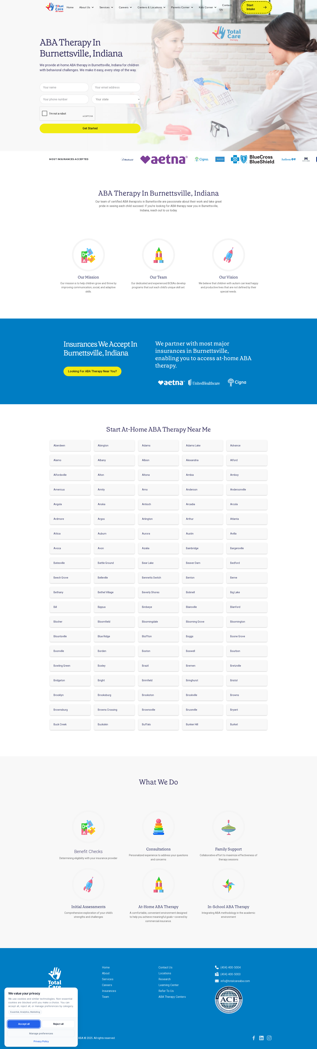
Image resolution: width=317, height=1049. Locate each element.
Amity (101, 489)
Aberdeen (59, 445)
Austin (190, 533)
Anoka (101, 504)
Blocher (58, 621)
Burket (234, 724)
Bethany (58, 592)
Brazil (145, 665)
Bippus (102, 607)
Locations (164, 973)
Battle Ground (106, 562)
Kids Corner (206, 7)
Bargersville (237, 548)
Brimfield (147, 680)
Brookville (191, 695)
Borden (102, 651)
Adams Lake (193, 445)
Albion (145, 460)
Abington (103, 445)
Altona (146, 474)
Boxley (101, 665)
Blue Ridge (104, 636)
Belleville (103, 577)
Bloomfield (104, 621)
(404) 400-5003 (231, 974)
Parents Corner (180, 7)
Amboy (234, 474)
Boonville (59, 651)
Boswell (190, 651)
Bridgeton (59, 680)
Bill (55, 607)
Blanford (235, 607)
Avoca (57, 548)
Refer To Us (166, 991)
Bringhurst (192, 680)
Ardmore (59, 518)
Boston (146, 651)
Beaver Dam (193, 562)
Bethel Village (106, 592)
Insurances (109, 991)
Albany (102, 460)
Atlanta (234, 518)
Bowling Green (62, 665)
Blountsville (60, 636)
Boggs (189, 636)
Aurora (146, 533)
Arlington (147, 518)
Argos (101, 518)
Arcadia (190, 504)
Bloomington (237, 621)
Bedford (235, 562)
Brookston (148, 695)
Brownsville (148, 709)
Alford (234, 460)
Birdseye (147, 607)
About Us (84, 7)
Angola (58, 504)
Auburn (102, 533)
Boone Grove (237, 636)
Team (105, 997)
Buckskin (103, 724)
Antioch (146, 504)
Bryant (234, 709)
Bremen (190, 665)
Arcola (234, 504)
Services (104, 7)
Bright (101, 680)
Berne (233, 577)
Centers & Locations (150, 7)
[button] (86, 7)
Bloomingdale (150, 621)
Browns (234, 695)
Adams (146, 445)
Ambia (190, 474)
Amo (145, 489)
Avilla (233, 533)
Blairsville (191, 607)
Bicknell (190, 592)
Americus (59, 489)
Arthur (190, 518)
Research (164, 979)
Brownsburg (61, 709)
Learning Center (168, 985)
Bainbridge (192, 548)
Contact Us (225, 7)
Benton (190, 577)
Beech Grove (61, 577)
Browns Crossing (107, 709)
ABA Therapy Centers (172, 997)
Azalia (145, 548)
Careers (124, 7)
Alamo (57, 460)
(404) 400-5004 (231, 967)
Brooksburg (104, 695)
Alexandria (192, 460)
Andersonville (238, 489)
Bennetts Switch (151, 577)
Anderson (191, 489)
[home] (54, 7)
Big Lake (235, 592)
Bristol (234, 680)
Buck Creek (60, 724)
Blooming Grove (195, 621)
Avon (101, 548)
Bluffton (147, 636)
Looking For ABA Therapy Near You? (92, 371)
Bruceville (191, 709)
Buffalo (146, 724)
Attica (57, 533)
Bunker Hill (192, 724)
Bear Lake (148, 562)
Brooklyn (59, 695)
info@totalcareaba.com (235, 981)
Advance (235, 445)
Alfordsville (60, 474)
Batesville (59, 562)
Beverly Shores (150, 592)
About (106, 973)
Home (70, 7)
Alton (101, 474)
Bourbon (235, 651)
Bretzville (235, 665)
